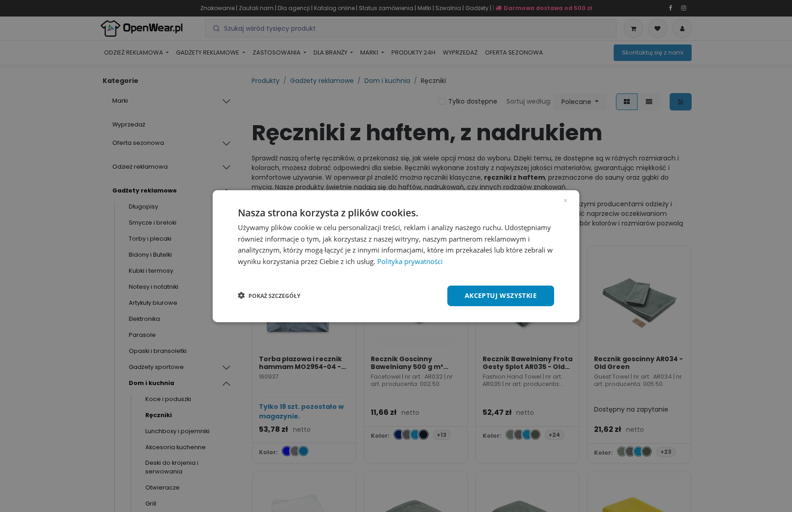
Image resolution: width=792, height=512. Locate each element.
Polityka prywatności (410, 261)
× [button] (565, 199)
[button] (269, 295)
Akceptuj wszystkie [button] (501, 295)
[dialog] (396, 256)
